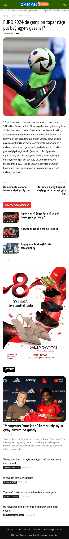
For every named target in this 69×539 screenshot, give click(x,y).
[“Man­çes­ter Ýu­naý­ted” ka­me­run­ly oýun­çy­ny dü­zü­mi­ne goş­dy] (34, 399)
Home (10, 529)
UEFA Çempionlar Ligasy (13, 515)
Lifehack (36, 529)
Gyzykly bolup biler (17, 204)
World (27, 529)
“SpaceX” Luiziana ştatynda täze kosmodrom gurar (29, 492)
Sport (13, 15)
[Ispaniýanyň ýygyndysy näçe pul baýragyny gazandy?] (11, 217)
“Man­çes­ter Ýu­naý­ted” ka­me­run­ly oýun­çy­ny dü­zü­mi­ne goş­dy (34, 428)
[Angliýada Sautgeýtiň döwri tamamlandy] (11, 248)
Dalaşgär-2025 (10, 482)
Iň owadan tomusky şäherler (18, 477)
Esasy (5, 15)
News (18, 529)
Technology (48, 529)
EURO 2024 (24, 15)
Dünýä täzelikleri (11, 496)
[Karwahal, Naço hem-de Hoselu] (11, 232)
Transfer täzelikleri (12, 420)
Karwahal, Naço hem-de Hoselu (39, 229)
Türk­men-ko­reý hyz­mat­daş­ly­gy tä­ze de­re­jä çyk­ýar (51, 190)
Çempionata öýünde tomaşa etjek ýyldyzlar (16, 189)
